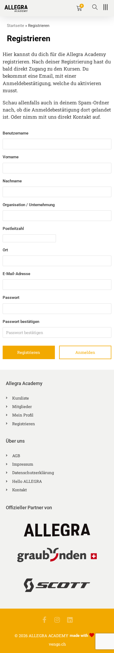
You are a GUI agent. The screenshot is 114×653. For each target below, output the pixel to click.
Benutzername (15, 133)
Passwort (11, 297)
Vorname (11, 157)
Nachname (12, 181)
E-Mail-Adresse (16, 273)
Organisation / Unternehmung (29, 204)
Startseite (15, 25)
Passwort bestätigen (21, 321)
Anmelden (85, 352)
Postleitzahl (13, 228)
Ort (5, 250)
